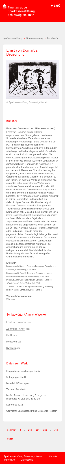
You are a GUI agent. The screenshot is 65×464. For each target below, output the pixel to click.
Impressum (9, 459)
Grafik (9, 335)
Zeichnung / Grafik (15, 328)
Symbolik (11, 348)
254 (38, 429)
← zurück (11, 429)
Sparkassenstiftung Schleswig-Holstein (23, 456)
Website (10, 299)
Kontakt (53, 456)
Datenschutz (27, 459)
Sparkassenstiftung (12, 38)
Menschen (11, 341)
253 (30, 429)
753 (56, 429)
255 (45, 429)
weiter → (11, 438)
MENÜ (56, 5)
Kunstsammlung (34, 38)
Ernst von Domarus (16, 322)
